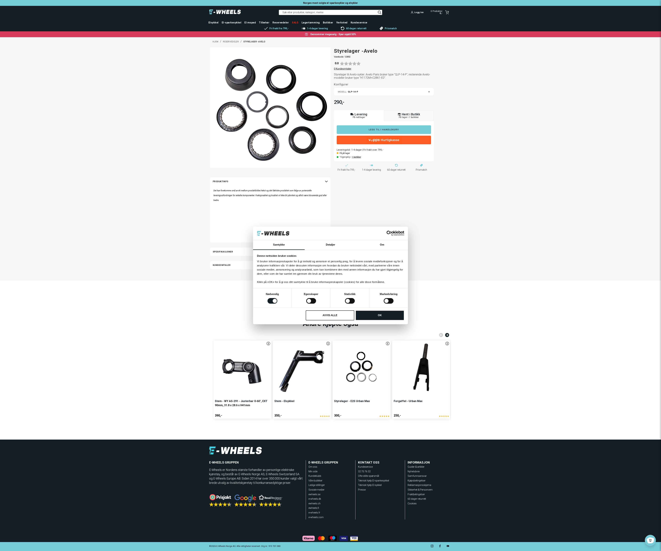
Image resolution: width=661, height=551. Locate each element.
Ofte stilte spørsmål (368, 476)
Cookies (412, 503)
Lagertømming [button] (311, 22)
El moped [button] (250, 22)
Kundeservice (365, 466)
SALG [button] (295, 22)
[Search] (379, 12)
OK (380, 315)
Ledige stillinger (316, 485)
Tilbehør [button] (264, 22)
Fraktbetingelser (416, 494)
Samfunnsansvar (417, 476)
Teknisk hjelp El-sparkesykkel (373, 480)
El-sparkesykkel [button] (231, 22)
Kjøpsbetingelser (417, 480)
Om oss (312, 466)
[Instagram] (432, 546)
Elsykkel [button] (213, 22)
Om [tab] (382, 244)
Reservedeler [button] (280, 22)
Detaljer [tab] (330, 244)
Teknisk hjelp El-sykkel (370, 485)
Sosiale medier (316, 489)
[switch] (311, 301)
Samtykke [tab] (279, 244)
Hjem (215, 41)
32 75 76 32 (364, 471)
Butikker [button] (328, 22)
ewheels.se (314, 494)
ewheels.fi (313, 508)
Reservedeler (231, 41)
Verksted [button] (342, 22)
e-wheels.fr (314, 512)
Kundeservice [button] (359, 22)
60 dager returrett (417, 498)
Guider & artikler (416, 466)
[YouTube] (448, 546)
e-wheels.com (316, 517)
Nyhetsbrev (414, 471)
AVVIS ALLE (330, 315)
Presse (362, 489)
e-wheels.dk (314, 498)
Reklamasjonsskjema (419, 485)
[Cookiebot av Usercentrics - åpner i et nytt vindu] (389, 233)
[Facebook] (440, 546)
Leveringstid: (343, 149)
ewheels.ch (314, 503)
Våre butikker (315, 480)
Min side (312, 471)
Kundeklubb (314, 476)
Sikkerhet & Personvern (420, 489)
